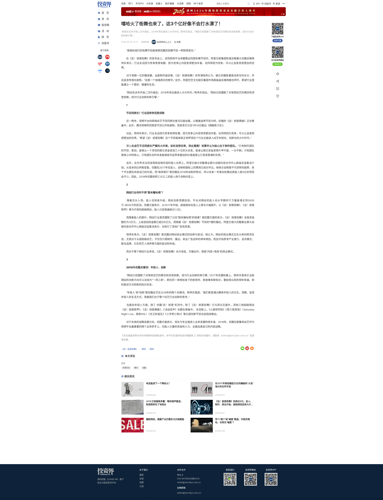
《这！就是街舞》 (129, 349)
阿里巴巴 (188, 80)
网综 (152, 349)
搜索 (141, 475)
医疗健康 (169, 3)
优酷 (144, 368)
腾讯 (136, 368)
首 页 (105, 12)
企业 (123, 363)
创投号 (105, 43)
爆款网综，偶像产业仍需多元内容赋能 (165, 419)
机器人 (159, 3)
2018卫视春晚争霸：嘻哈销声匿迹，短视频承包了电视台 (164, 403)
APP (258, 3)
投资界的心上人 (164, 42)
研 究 (105, 37)
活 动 (105, 31)
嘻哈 (144, 349)
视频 (188, 3)
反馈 (141, 478)
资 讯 (105, 18)
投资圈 (105, 24)
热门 (130, 3)
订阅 (141, 486)
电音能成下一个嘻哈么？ (158, 383)
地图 (141, 482)
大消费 (180, 3)
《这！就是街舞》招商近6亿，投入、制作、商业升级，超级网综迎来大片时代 (234, 403)
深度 (123, 3)
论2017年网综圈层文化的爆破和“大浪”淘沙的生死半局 (234, 385)
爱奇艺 (183, 125)
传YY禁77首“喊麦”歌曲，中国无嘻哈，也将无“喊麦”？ (232, 421)
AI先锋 (149, 3)
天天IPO (140, 3)
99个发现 (198, 3)
